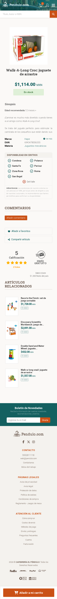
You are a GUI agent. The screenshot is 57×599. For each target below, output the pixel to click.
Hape (27, 139)
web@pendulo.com (28, 458)
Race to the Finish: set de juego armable (33, 299)
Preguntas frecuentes (28, 535)
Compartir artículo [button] (20, 239)
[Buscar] (53, 14)
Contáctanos (28, 463)
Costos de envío (28, 523)
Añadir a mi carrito (31, 592)
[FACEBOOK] (23, 442)
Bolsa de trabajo (28, 467)
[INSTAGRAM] (33, 442)
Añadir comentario (16, 217)
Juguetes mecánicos (35, 146)
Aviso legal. (28, 486)
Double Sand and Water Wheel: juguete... (32, 347)
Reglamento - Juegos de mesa (28, 503)
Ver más (48, 139)
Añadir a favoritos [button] (20, 231)
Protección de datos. (28, 490)
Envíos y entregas (28, 531)
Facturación (28, 544)
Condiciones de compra (29, 499)
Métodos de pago (28, 527)
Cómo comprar (28, 518)
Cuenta (28, 540)
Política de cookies (28, 495)
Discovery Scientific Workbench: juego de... (32, 323)
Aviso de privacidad (28, 482)
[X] (28, 442)
